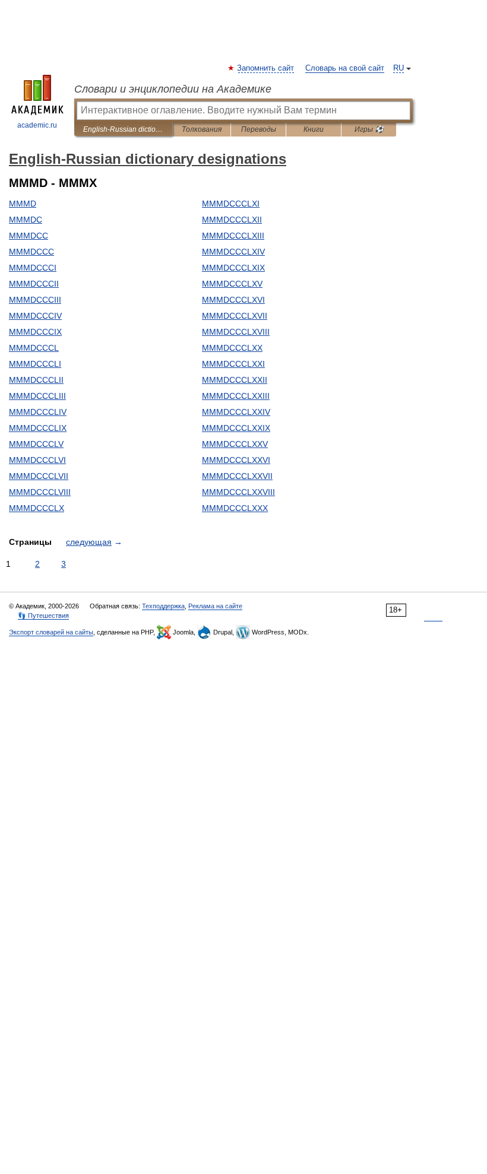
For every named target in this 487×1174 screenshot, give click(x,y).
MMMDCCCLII (36, 380)
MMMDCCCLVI (37, 460)
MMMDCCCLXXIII (236, 396)
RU (398, 68)
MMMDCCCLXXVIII (238, 492)
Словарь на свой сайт (344, 68)
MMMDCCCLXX (232, 348)
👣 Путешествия (43, 615)
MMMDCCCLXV (232, 283)
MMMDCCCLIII (37, 396)
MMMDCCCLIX (38, 428)
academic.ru (37, 125)
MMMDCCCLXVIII (236, 332)
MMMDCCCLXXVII (237, 476)
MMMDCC (28, 235)
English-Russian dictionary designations (123, 129)
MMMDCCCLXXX (235, 508)
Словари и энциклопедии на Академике (172, 89)
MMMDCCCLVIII (40, 492)
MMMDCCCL (34, 348)
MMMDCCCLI (35, 364)
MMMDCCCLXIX (233, 267)
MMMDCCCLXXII (234, 380)
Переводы (258, 129)
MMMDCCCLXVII (234, 316)
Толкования (202, 129)
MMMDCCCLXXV (235, 444)
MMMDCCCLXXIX (236, 428)
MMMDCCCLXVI (233, 299)
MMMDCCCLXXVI (236, 460)
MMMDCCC (31, 251)
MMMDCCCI (32, 267)
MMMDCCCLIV (38, 412)
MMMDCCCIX (35, 332)
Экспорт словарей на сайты (51, 632)
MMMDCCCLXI (231, 203)
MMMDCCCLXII (232, 219)
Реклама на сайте (215, 606)
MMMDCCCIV (35, 316)
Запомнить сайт (266, 68)
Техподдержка (163, 606)
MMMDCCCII (34, 283)
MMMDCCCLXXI (233, 364)
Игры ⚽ (369, 129)
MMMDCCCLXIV (233, 251)
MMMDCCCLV (36, 444)
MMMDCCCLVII (38, 476)
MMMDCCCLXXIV (236, 412)
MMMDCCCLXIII (233, 235)
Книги (313, 129)
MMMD (22, 203)
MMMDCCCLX (36, 508)
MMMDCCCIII (35, 299)
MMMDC (25, 219)
